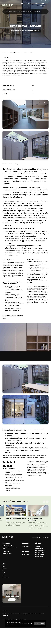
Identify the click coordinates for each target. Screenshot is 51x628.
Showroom (42, 5)
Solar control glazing (13, 433)
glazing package (7, 65)
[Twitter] (48, 537)
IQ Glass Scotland (39, 556)
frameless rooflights (14, 67)
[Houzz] (43, 537)
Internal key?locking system (16, 438)
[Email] (41, 1)
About (3, 570)
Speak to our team (32, 472)
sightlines (7, 472)
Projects (29, 3)
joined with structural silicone (14, 264)
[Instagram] (45, 1)
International (5, 577)
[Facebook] (45, 537)
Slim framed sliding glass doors (14, 187)
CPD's (3, 572)
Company (36, 3)
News (42, 3)
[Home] (7, 6)
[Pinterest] (41, 537)
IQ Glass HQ (37, 546)
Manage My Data (22, 619)
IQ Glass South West (39, 552)
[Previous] (44, 501)
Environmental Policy (12, 619)
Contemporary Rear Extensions (15, 52)
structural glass (36, 296)
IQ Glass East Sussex (39, 554)
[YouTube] (39, 537)
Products (22, 3)
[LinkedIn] (43, 1)
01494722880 (5, 551)
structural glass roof (10, 262)
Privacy (4, 619)
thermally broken (9, 269)
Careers (4, 575)
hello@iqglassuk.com (7, 553)
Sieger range (21, 211)
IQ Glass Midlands (39, 548)
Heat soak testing (11, 448)
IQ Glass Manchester (40, 550)
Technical (4, 568)
